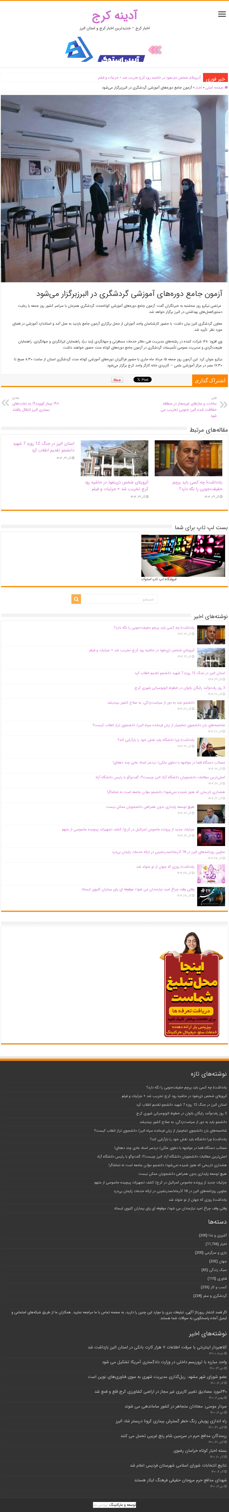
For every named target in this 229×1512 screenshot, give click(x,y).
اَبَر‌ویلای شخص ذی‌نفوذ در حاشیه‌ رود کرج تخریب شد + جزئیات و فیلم (149, 77)
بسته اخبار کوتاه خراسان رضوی (200, 1450)
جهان (223, 1261)
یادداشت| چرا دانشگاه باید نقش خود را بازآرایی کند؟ (156, 740)
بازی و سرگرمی (216, 1253)
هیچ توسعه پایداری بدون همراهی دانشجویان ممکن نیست (150, 807)
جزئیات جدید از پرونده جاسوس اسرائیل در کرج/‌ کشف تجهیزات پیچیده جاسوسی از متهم (128, 829)
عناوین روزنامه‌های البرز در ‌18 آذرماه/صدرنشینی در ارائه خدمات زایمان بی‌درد (168, 852)
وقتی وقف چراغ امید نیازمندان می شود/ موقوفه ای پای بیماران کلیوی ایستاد (138, 889)
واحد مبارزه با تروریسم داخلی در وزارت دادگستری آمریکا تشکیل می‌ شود (164, 1362)
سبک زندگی (218, 1270)
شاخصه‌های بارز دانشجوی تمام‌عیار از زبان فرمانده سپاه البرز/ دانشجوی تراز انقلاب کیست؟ (158, 725)
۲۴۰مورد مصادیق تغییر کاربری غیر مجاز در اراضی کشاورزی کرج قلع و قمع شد (160, 1391)
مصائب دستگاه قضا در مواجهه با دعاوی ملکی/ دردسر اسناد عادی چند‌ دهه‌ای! (169, 762)
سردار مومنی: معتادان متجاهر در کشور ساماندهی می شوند (176, 1406)
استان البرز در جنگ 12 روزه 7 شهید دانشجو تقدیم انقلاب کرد (43, 447)
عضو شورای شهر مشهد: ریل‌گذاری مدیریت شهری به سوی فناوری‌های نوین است (157, 1377)
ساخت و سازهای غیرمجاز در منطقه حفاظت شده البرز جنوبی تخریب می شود (189, 407)
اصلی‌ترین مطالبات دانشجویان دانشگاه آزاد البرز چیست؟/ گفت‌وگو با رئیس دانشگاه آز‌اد (160, 777)
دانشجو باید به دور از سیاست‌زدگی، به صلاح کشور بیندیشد (150, 703)
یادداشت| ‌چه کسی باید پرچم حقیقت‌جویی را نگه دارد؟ (197, 485)
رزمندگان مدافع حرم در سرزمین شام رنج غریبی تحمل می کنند (173, 1436)
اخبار (198, 88)
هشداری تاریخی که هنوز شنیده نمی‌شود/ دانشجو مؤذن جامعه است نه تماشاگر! (166, 792)
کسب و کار (219, 1287)
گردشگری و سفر (215, 1296)
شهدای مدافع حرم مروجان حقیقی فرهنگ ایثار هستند (180, 1480)
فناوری (222, 1279)
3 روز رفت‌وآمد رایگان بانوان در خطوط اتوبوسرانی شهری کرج (180, 688)
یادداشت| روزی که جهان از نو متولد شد (165, 867)
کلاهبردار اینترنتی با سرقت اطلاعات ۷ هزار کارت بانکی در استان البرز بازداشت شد (157, 1347)
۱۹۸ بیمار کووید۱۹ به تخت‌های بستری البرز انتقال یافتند (35, 404)
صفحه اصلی (215, 88)
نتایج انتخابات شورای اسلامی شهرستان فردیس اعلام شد (178, 1465)
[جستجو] (76, 599)
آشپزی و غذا (218, 1235)
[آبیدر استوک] (114, 49)
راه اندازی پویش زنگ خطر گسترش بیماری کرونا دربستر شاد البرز (171, 1421)
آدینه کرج (114, 15)
